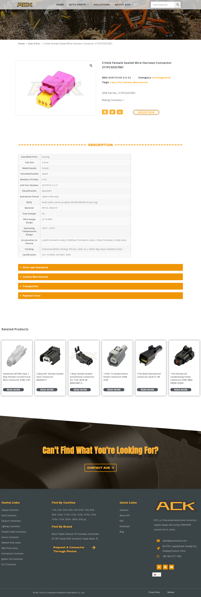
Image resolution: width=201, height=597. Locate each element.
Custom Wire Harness (35, 276)
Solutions (102, 4)
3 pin (113, 82)
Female (127, 82)
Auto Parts (77, 4)
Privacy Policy (154, 592)
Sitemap (170, 592)
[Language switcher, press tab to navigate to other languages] (156, 574)
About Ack (122, 4)
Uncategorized (161, 78)
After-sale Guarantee (35, 267)
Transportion (30, 286)
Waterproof (140, 82)
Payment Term (31, 295)
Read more (13, 389)
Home (60, 4)
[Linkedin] (159, 567)
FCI (119, 82)
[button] (91, 65)
